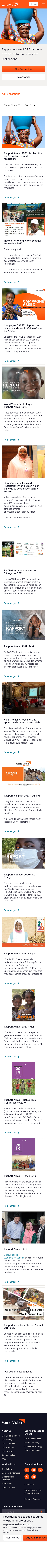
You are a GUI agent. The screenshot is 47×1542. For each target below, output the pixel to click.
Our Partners (7, 1451)
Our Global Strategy (33, 1446)
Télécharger (23, 77)
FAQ (4, 1459)
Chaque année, (11, 1255)
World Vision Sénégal (14, 1257)
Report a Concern (32, 1499)
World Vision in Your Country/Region (33, 1491)
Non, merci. (12, 1537)
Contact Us (29, 1484)
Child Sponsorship (32, 1438)
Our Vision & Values (11, 1436)
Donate (34, 4)
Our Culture (7, 1469)
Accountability (8, 1455)
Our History (7, 1439)
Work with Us (9, 1464)
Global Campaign (32, 1442)
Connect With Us (33, 1464)
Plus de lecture (23, 69)
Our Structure (8, 1447)
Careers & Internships (11, 1473)
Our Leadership (9, 1443)
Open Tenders (8, 1487)
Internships (7, 1483)
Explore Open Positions (8, 1478)
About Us (6, 1431)
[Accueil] (10, 4)
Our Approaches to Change (34, 1432)
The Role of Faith (32, 1450)
